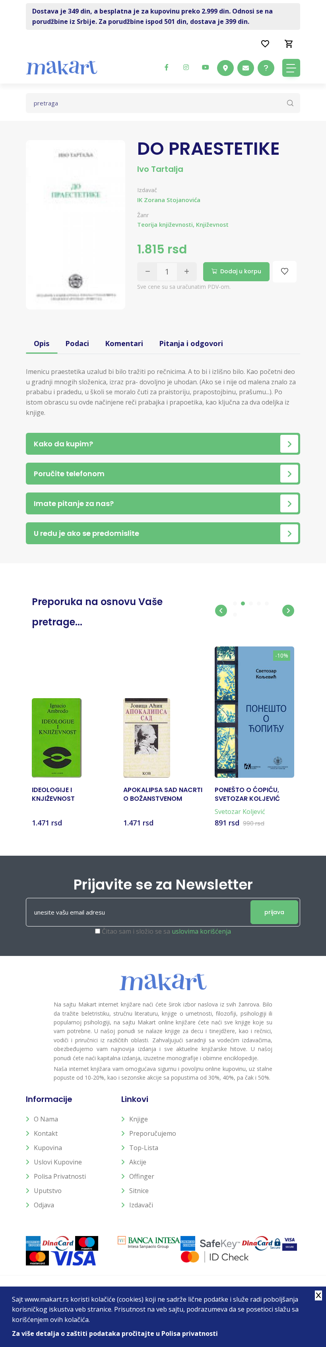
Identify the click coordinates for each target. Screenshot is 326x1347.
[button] (221, 611)
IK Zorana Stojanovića (168, 200)
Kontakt (46, 1133)
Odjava (44, 1205)
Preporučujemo (152, 1133)
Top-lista (143, 1148)
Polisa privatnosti (60, 1176)
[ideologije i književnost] (57, 738)
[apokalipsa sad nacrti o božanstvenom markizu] (146, 738)
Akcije (137, 1162)
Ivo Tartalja (160, 169)
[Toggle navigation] (291, 68)
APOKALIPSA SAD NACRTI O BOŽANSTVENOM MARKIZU (162, 795)
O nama (46, 1119)
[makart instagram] (186, 67)
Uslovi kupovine (58, 1162)
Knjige (138, 1119)
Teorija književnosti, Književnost (183, 224)
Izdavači (141, 1205)
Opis (41, 343)
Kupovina (48, 1148)
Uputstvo (48, 1191)
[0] (289, 43)
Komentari (124, 343)
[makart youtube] (205, 67)
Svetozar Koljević (240, 811)
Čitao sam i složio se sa (166, 931)
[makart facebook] (167, 67)
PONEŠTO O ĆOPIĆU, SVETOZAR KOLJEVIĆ (247, 794)
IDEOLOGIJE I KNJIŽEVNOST (53, 794)
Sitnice (139, 1191)
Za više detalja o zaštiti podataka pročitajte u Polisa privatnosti (115, 1333)
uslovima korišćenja (201, 931)
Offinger (141, 1176)
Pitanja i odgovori (191, 343)
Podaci (77, 343)
